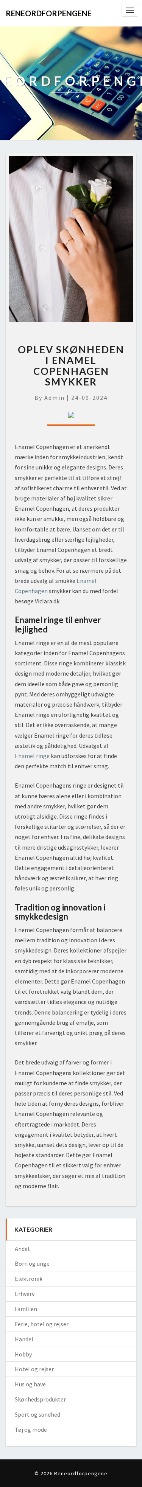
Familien (26, 1309)
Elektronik (28, 1278)
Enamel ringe (32, 756)
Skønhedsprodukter (40, 1399)
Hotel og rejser (34, 1369)
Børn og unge (32, 1263)
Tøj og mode (31, 1429)
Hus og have (30, 1384)
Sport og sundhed (37, 1414)
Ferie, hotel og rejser (42, 1324)
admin (54, 397)
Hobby (23, 1354)
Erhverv (24, 1293)
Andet (22, 1248)
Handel (24, 1339)
